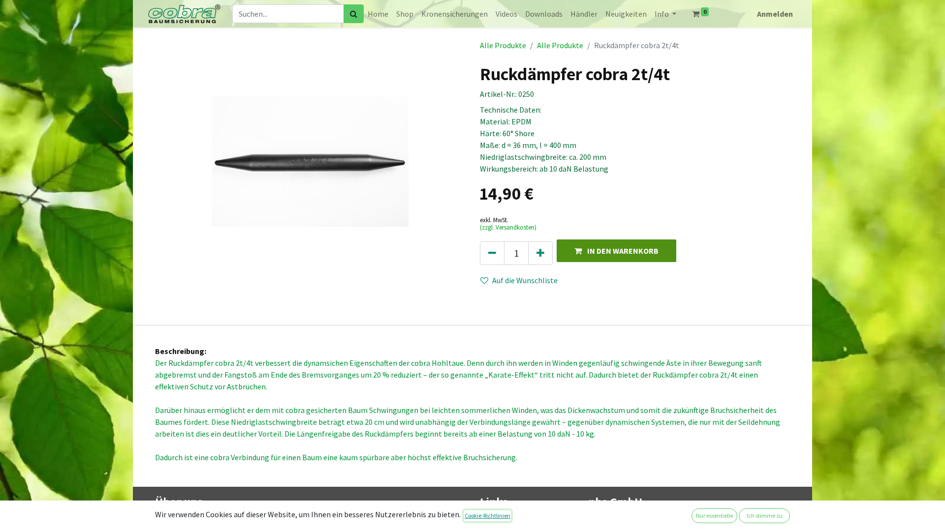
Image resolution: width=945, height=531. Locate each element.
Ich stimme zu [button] (765, 515)
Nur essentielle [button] (714, 515)
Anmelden (775, 14)
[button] (616, 250)
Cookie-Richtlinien (487, 515)
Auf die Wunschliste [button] (525, 280)
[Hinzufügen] (540, 253)
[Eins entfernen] (492, 253)
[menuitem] (378, 14)
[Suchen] (354, 13)
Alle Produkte (503, 45)
